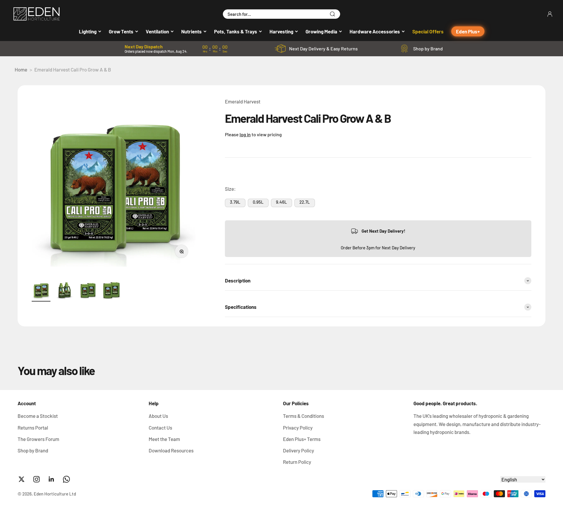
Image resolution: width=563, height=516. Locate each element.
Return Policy (297, 462)
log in (245, 134)
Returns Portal (33, 427)
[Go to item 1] (41, 291)
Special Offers (428, 31)
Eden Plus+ (468, 31)
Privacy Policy (298, 427)
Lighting (87, 31)
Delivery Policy (298, 450)
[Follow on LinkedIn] (51, 479)
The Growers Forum (38, 439)
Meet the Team (164, 439)
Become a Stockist (38, 416)
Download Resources (171, 450)
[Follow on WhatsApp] (66, 479)
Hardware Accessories (375, 31)
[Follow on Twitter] (22, 479)
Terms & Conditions (303, 416)
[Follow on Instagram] (36, 479)
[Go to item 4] (111, 291)
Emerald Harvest (242, 101)
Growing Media (321, 31)
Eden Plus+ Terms (301, 439)
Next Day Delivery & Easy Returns (323, 48)
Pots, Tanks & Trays (235, 31)
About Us (158, 416)
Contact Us (160, 427)
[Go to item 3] (88, 291)
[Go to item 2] (64, 291)
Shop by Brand (428, 48)
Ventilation (157, 31)
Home (21, 69)
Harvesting (281, 31)
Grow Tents (121, 31)
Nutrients (191, 31)
